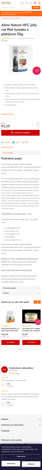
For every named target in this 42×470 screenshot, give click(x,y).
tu (22, 451)
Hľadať (36, 8)
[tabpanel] (10, 326)
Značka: (7, 147)
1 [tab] (20, 349)
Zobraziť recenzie (14, 373)
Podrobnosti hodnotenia (27, 38)
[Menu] (39, 2)
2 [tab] (21, 349)
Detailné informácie (7, 114)
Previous (35, 302)
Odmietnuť (11, 463)
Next (39, 302)
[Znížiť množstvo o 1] (38, 126)
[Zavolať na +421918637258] (27, 3)
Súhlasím (31, 464)
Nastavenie (21, 456)
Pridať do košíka (22, 133)
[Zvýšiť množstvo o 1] (38, 123)
